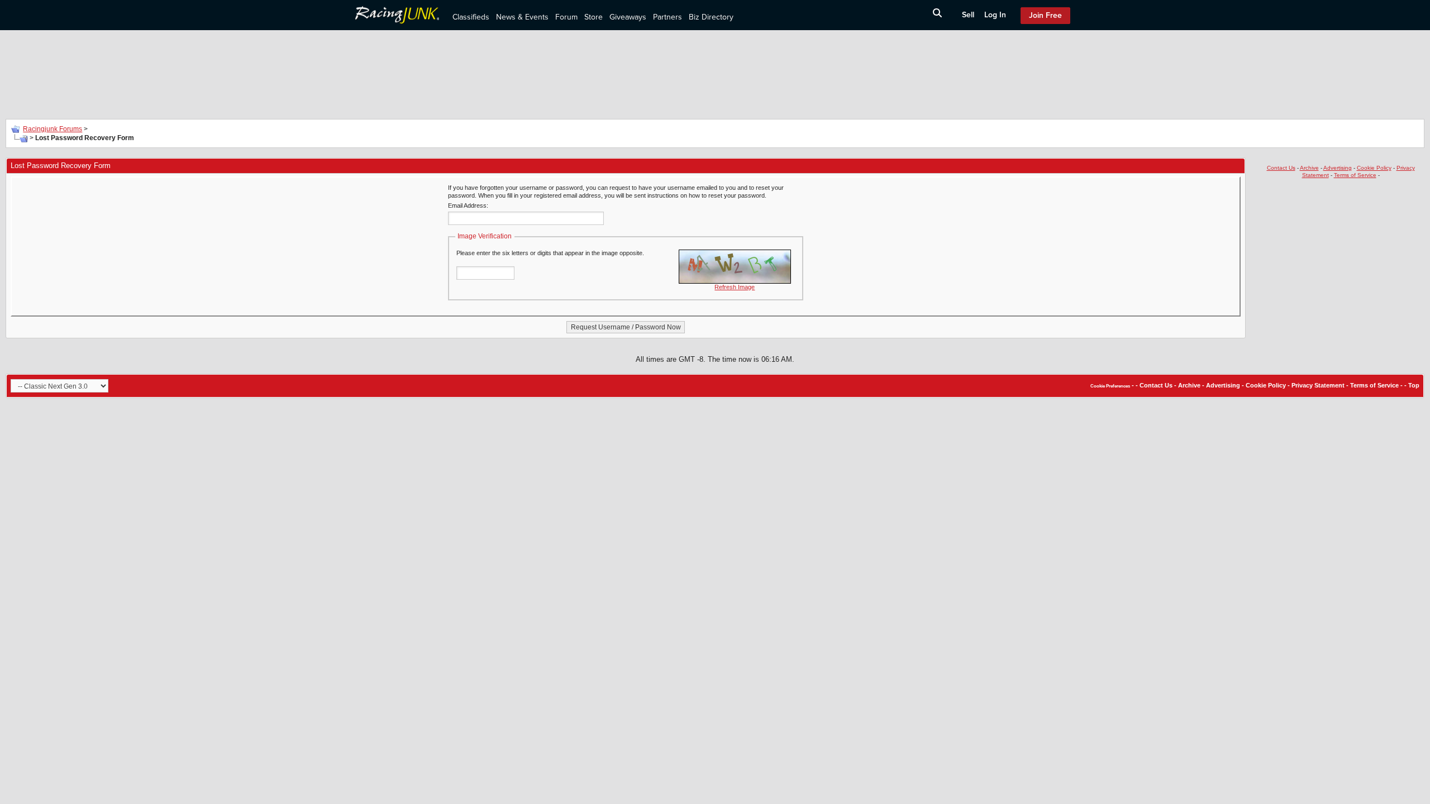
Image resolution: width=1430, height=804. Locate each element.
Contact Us (1281, 168)
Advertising (1337, 168)
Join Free (1045, 15)
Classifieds (470, 17)
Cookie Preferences (1110, 386)
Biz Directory (711, 17)
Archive (1309, 168)
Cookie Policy (1374, 168)
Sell (968, 15)
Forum (566, 17)
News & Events (522, 17)
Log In (995, 15)
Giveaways (627, 17)
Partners (667, 17)
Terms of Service (1355, 175)
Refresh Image (734, 287)
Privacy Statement (1318, 385)
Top (1413, 385)
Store (593, 17)
